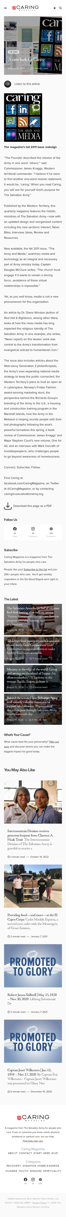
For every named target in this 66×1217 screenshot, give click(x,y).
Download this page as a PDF (32, 506)
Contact (25, 1153)
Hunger (11, 1171)
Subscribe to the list (35, 569)
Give (54, 1153)
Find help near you (33, 1141)
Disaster (29, 1166)
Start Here (42, 1153)
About (13, 1153)
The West (13, 52)
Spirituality (52, 1171)
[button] (5, 8)
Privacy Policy (39, 1202)
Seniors (36, 1171)
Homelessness (48, 1166)
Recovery (14, 1166)
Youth (23, 1171)
